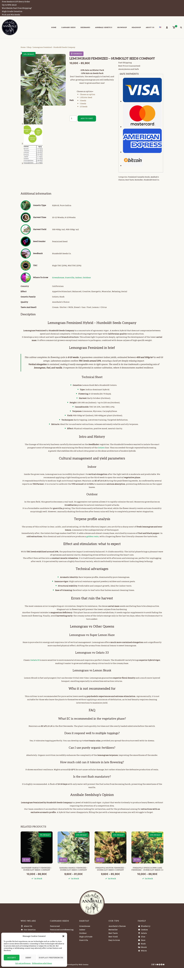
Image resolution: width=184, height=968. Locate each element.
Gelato (101, 448)
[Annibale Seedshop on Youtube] (157, 964)
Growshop (122, 27)
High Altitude (85, 937)
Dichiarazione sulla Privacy (42, 963)
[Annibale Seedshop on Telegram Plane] (162, 964)
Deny (28, 957)
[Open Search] (181, 27)
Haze (143, 940)
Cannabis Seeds (68, 27)
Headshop (136, 27)
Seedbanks (85, 27)
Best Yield (113, 937)
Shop (29, 47)
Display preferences (51, 957)
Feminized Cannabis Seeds (139, 177)
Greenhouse (58, 277)
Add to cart (87, 118)
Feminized (55, 926)
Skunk (144, 947)
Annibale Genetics (103, 27)
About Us (150, 27)
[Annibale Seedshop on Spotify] (160, 964)
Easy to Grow (114, 940)
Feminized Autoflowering (61, 930)
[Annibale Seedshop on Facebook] (153, 964)
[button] (63, 936)
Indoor (78, 277)
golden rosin (92, 536)
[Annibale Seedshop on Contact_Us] (163, 964)
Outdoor (87, 277)
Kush (143, 944)
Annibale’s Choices (117, 926)
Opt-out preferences (23, 963)
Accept (11, 957)
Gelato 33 (35, 660)
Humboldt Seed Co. (151, 180)
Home (53, 27)
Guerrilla (69, 277)
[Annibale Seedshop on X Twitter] (155, 964)
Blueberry (145, 926)
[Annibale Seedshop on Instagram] (152, 964)
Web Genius (83, 964)
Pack (71, 100)
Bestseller (139, 180)
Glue (143, 937)
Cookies (144, 930)
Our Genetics (30, 930)
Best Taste (129, 180)
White (144, 951)
